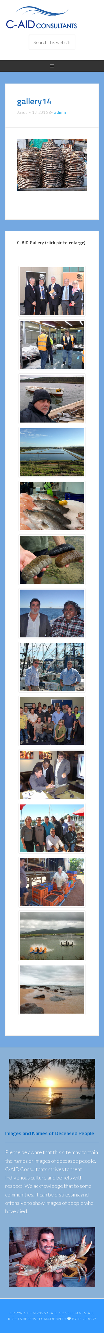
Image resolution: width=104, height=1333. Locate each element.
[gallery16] (52, 614)
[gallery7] (52, 560)
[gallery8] (52, 452)
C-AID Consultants (52, 17)
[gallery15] (52, 828)
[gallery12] (52, 882)
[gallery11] (52, 775)
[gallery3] (52, 345)
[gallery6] (52, 506)
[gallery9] (52, 721)
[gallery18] (52, 399)
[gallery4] (52, 936)
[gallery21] (52, 291)
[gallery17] (52, 667)
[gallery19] (52, 989)
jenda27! (87, 1319)
